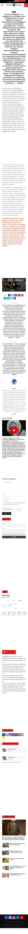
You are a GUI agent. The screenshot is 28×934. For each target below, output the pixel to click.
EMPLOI (22, 924)
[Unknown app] (4, 751)
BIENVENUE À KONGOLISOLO (13, 1)
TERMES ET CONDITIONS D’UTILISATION (13, 926)
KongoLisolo (11, 757)
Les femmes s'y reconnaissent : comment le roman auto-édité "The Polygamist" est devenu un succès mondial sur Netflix (13, 685)
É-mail (3, 528)
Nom (3, 523)
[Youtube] (21, 917)
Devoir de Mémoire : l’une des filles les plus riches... (17, 844)
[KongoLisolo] (4, 759)
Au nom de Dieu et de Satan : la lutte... (17, 859)
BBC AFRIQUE (10, 652)
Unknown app (12, 749)
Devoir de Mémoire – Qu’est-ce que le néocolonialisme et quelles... (18, 867)
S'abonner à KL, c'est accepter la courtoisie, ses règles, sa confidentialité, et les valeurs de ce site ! (13, 534)
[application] (14, 285)
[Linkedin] (17, 917)
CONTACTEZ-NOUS (16, 924)
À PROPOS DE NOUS (7, 924)
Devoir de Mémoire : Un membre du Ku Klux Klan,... (16, 851)
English (17, 0)
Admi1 (8, 84)
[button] (14, 284)
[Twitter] (10, 917)
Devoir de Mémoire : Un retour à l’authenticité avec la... (17, 874)
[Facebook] (6, 917)
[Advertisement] (14, 148)
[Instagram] (14, 917)
